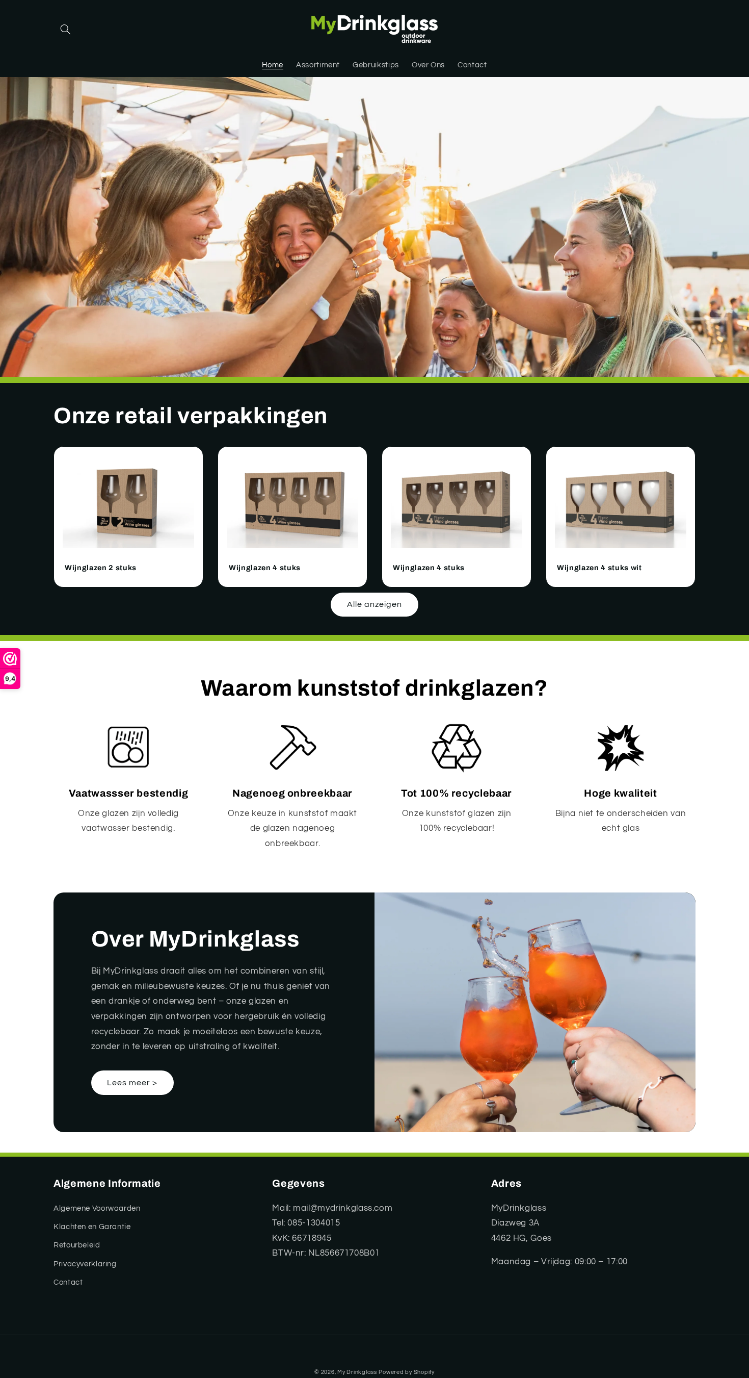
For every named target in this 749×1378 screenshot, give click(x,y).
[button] (65, 29)
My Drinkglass (357, 1372)
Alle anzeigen (375, 604)
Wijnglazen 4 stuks (265, 568)
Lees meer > (132, 1083)
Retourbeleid (77, 1245)
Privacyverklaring (85, 1264)
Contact (68, 1282)
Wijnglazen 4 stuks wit (599, 568)
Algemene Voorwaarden (97, 1208)
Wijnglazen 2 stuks (101, 568)
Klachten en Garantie (92, 1227)
